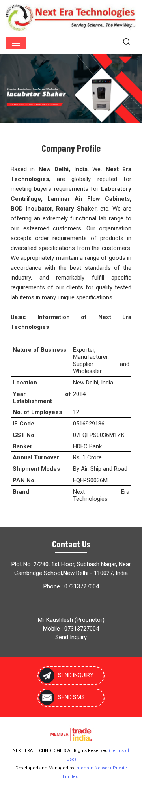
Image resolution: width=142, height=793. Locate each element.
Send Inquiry (71, 637)
